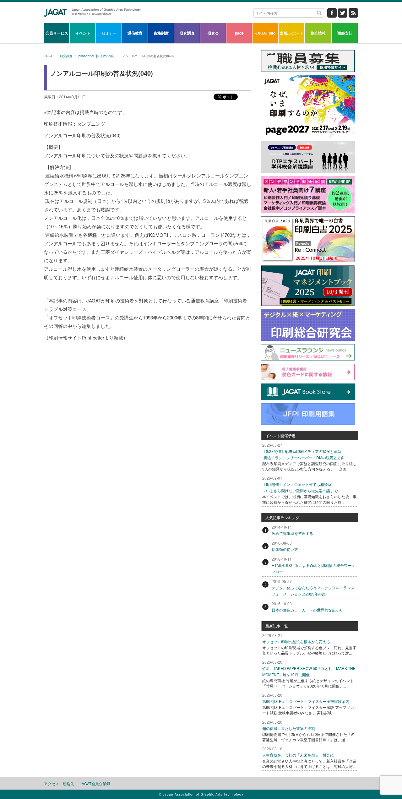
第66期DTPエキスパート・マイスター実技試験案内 (305, 701)
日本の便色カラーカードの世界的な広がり (307, 609)
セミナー (109, 33)
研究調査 (187, 33)
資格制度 (161, 33)
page (239, 33)
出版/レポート (291, 33)
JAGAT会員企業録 (95, 783)
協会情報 (318, 33)
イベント (82, 33)
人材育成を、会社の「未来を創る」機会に (298, 755)
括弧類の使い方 (285, 549)
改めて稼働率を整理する (292, 533)
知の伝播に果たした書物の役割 (288, 728)
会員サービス (57, 33)
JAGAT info (265, 33)
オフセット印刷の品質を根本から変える (296, 641)
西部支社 (344, 33)
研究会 (213, 33)
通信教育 (135, 33)
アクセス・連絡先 (59, 783)
